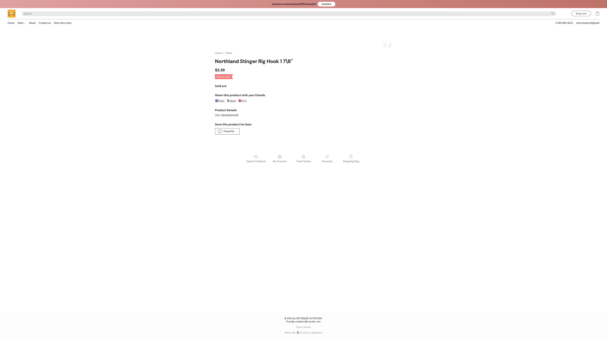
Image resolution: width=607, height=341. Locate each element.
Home (11, 23)
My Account (280, 161)
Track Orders (303, 161)
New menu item (62, 23)
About (32, 23)
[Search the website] (552, 13)
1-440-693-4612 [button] (564, 23)
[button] (326, 4)
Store (21, 23)
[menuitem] (385, 45)
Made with (303, 332)
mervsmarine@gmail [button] (587, 23)
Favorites (327, 161)
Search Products (256, 161)
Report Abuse (303, 327)
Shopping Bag (351, 161)
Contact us (45, 23)
